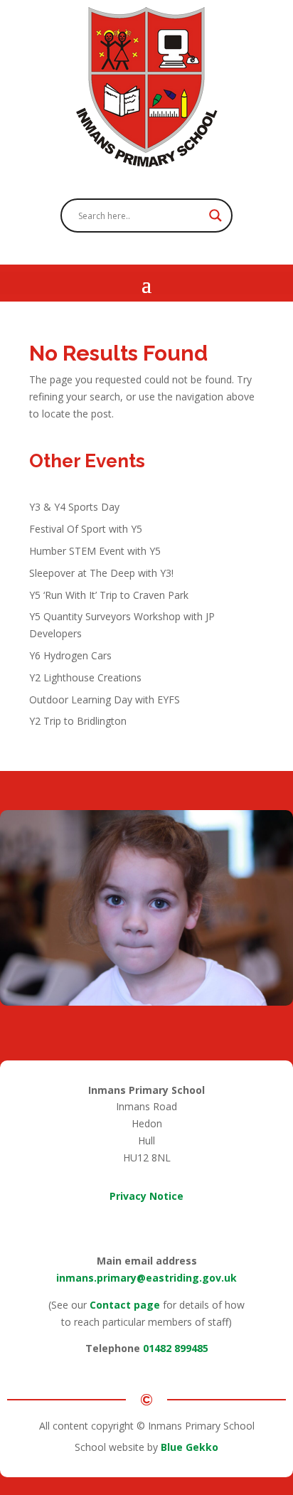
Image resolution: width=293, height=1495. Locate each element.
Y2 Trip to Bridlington (78, 721)
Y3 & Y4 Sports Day (74, 507)
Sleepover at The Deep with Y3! (101, 573)
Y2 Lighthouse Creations (85, 677)
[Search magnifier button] (215, 215)
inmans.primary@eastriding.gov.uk (146, 1277)
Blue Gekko (189, 1447)
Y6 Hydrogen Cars (70, 655)
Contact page (125, 1305)
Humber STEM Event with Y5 (95, 551)
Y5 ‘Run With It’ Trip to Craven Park (108, 595)
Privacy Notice (146, 1196)
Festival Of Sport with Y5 (85, 529)
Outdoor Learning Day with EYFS (104, 699)
